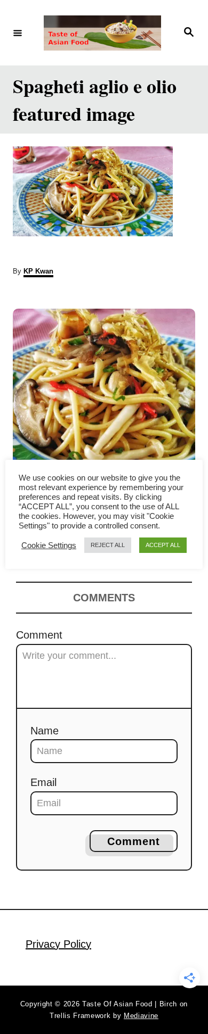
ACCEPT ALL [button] (163, 545)
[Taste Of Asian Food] (102, 33)
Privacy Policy (58, 944)
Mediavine (141, 1016)
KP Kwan (38, 271)
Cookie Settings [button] (48, 545)
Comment (39, 635)
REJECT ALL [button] (108, 545)
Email (43, 782)
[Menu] (17, 32)
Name (44, 731)
